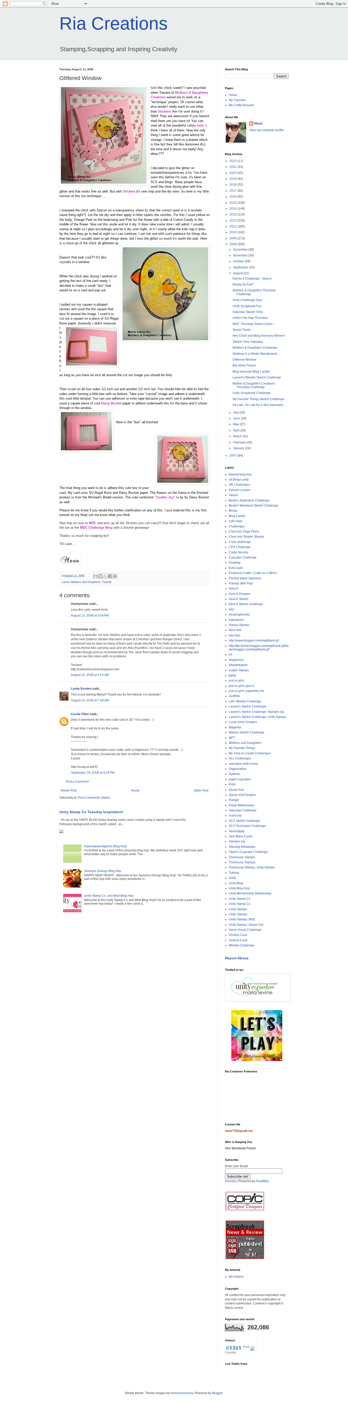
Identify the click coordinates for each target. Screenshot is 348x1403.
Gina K (233, 588)
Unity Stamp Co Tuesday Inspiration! (91, 812)
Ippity (232, 675)
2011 (233, 226)
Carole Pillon (80, 714)
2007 (233, 455)
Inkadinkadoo (238, 665)
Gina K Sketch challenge (246, 604)
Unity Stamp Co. (240, 904)
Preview (230, 1181)
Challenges (237, 526)
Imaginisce (236, 660)
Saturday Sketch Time (248, 312)
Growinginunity (239, 614)
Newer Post (69, 790)
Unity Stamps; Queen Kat (246, 925)
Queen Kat (236, 790)
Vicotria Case (238, 935)
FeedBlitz (262, 1181)
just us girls (236, 680)
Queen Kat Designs (242, 795)
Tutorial (106, 581)
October (239, 261)
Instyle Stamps (239, 670)
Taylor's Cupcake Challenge (248, 852)
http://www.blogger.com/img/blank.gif (254, 640)
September (241, 267)
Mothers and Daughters (85, 581)
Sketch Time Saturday (248, 342)
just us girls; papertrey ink (246, 691)
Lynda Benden (81, 688)
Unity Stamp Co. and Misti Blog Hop (108, 895)
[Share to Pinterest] (114, 576)
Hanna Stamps (239, 625)
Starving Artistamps (242, 847)
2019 (233, 179)
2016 (233, 196)
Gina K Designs (239, 594)
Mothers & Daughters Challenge (255, 347)
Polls (232, 784)
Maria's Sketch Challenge (246, 732)
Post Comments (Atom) (94, 797)
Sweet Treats (242, 330)
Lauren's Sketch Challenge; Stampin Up (256, 712)
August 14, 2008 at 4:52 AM (90, 675)
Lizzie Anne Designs (243, 722)
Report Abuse (237, 958)
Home (135, 790)
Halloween (236, 620)
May (236, 424)
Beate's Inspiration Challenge (249, 500)
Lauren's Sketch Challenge (247, 706)
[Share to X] (105, 576)
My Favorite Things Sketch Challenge (258, 399)
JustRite (234, 696)
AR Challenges (239, 484)
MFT (232, 738)
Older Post (201, 790)
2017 (233, 191)
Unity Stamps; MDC (242, 919)
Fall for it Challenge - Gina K (252, 278)
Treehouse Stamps (242, 857)
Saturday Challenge (243, 810)
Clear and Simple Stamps (246, 536)
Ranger (234, 800)
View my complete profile (266, 130)
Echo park (236, 568)
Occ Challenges (240, 758)
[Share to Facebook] (110, 576)
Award (233, 495)
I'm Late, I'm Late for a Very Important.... (259, 405)
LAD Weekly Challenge (245, 701)
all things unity (239, 479)
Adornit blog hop (240, 474)
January (239, 448)
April (236, 430)
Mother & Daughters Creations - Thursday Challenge (254, 385)
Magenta (235, 727)
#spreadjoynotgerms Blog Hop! (105, 846)
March (238, 436)
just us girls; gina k (241, 686)
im (230, 654)
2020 (233, 173)
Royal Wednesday (241, 805)
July (236, 412)
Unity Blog (236, 883)
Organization (238, 769)
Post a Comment (77, 781)
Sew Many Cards (240, 836)
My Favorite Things (242, 748)
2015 (233, 203)
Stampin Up (237, 841)
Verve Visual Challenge (245, 930)
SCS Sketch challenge (244, 821)
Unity (232, 878)
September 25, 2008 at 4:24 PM (92, 772)
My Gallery (236, 1276)
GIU (231, 609)
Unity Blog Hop (239, 888)
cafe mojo (235, 521)
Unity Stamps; (238, 914)
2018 (233, 184)
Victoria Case (238, 940)
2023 (233, 161)
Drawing (234, 562)
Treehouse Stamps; (242, 862)
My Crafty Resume (241, 105)
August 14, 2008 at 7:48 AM (90, 700)
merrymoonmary (182, 1393)
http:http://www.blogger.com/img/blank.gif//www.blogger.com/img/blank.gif (259, 647)
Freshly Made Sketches (245, 578)
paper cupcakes (240, 779)
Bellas (233, 510)
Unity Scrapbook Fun (247, 306)
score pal (235, 815)
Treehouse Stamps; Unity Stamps (252, 867)
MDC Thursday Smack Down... (254, 324)
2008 (233, 244)
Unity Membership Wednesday (250, 893)
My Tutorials (237, 100)
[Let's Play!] (256, 1060)
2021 (233, 167)
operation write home (243, 764)
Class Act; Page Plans (244, 531)
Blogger (217, 1393)
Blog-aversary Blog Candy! (251, 371)
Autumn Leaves (239, 490)
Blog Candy (237, 516)
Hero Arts (235, 630)
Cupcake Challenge (243, 557)
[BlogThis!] (100, 576)
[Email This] (95, 576)
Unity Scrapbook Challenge (252, 393)
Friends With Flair (241, 583)
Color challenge (240, 542)
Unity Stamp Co (239, 899)
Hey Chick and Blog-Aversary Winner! (259, 335)
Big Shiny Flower (244, 365)
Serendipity (237, 831)
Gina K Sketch (238, 599)
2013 (233, 214)
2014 (233, 208)
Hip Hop (234, 635)
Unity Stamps (238, 909)
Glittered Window (244, 359)
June (237, 418)
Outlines (234, 774)
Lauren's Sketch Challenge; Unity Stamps (257, 717)
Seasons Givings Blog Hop (102, 871)
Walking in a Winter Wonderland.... (256, 354)
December (240, 249)
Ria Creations (113, 23)
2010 (233, 232)
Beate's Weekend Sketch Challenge (253, 505)
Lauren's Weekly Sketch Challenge (257, 377)
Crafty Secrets (238, 552)
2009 (233, 238)
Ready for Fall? (243, 284)
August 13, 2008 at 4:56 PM (90, 615)
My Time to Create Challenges (250, 753)
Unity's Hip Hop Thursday (250, 318)
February (239, 442)
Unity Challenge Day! (247, 300)
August (238, 273)
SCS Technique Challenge (247, 826)
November (240, 255)
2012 (233, 220)
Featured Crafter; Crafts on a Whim (253, 573)
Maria (258, 123)
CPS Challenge (239, 547)
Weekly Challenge (241, 945)
